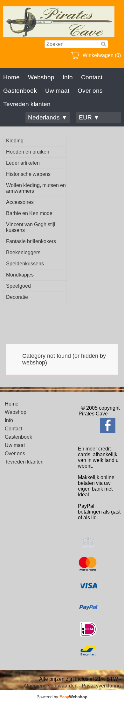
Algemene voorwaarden (51, 685)
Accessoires (20, 202)
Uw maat (57, 90)
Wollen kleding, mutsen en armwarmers (36, 188)
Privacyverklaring (101, 685)
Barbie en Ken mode (29, 213)
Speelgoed (18, 286)
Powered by (62, 696)
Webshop (41, 77)
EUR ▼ (89, 117)
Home (11, 77)
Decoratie (17, 297)
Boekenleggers (23, 252)
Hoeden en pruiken (27, 152)
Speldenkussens (25, 263)
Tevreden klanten (27, 104)
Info (68, 77)
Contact (91, 77)
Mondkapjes (20, 274)
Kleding (15, 140)
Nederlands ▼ (47, 117)
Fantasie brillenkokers (31, 241)
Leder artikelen (23, 163)
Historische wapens (28, 174)
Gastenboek (20, 90)
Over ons (90, 90)
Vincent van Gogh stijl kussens (30, 227)
